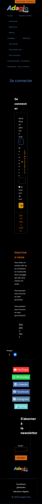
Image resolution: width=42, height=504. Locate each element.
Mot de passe (19, 162)
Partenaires (13, 21)
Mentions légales (21, 491)
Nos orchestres (14, 55)
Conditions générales (21, 485)
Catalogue (11, 38)
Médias (11, 33)
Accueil (10, 16)
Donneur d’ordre (25, 16)
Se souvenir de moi (21, 193)
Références (13, 27)
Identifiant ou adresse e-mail (21, 127)
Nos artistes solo (15, 50)
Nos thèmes (13, 44)
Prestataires (11, 66)
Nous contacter (23, 66)
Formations (25, 61)
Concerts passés (13, 61)
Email (21, 446)
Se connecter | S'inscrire (25, 2)
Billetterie (26, 38)
